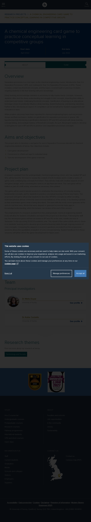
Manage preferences (61, 273)
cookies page (10, 264)
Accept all (80, 273)
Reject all (8, 273)
